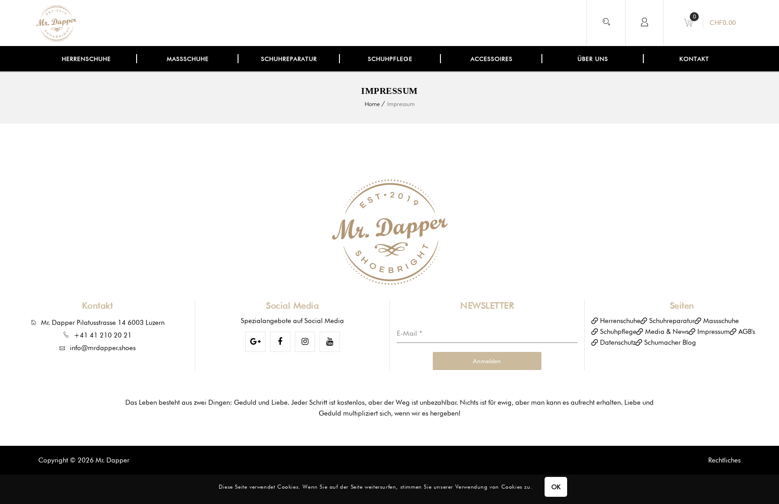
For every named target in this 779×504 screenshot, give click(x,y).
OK (556, 486)
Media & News (667, 332)
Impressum (713, 332)
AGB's (746, 332)
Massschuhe (721, 321)
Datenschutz (618, 342)
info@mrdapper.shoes (103, 348)
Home (372, 103)
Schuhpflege (618, 332)
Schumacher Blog (670, 342)
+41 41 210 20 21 (103, 335)
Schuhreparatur (672, 321)
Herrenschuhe (620, 321)
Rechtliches (724, 460)
